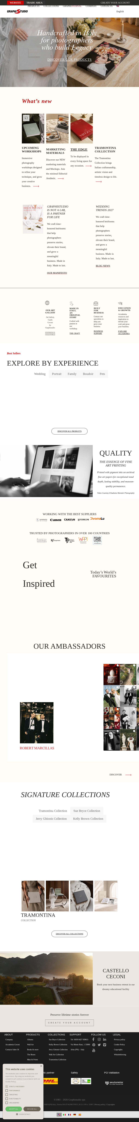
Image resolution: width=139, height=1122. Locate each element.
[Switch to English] (59, 1115)
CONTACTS (106, 6)
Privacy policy (119, 1040)
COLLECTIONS (51, 6)
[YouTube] (93, 1050)
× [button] (41, 1066)
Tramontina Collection (57, 1060)
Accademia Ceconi (12, 1045)
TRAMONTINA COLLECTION (105, 149)
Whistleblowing (120, 1055)
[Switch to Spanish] (79, 1115)
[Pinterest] (93, 1045)
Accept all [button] (13, 1109)
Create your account (115, 2)
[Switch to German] (74, 1115)
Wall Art (30, 1045)
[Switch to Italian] (64, 1115)
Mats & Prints (32, 1060)
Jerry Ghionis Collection (58, 1050)
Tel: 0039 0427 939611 (79, 1040)
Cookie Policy (119, 1045)
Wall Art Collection (56, 1055)
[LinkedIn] (104, 1039)
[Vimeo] (104, 1045)
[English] (120, 6)
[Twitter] (99, 1045)
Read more (21, 1082)
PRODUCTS (33, 6)
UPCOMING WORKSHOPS (31, 149)
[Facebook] (93, 1039)
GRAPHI (72, 6)
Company (9, 1040)
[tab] (40, 374)
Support (75, 1034)
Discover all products (70, 431)
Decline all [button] (32, 1109)
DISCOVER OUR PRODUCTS (69, 59)
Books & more (32, 1050)
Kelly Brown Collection (58, 1045)
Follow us (98, 1034)
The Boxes (31, 1055)
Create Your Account (69, 1022)
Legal (117, 1034)
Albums (30, 1040)
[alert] (23, 1091)
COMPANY (91, 6)
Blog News (103, 266)
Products (33, 1034)
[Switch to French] (69, 1115)
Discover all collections (69, 934)
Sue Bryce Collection (57, 1040)
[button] (23, 1114)
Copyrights (118, 1050)
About (8, 1034)
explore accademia (124, 332)
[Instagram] (99, 1039)
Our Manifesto (57, 273)
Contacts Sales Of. (12, 1050)
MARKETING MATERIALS (55, 151)
